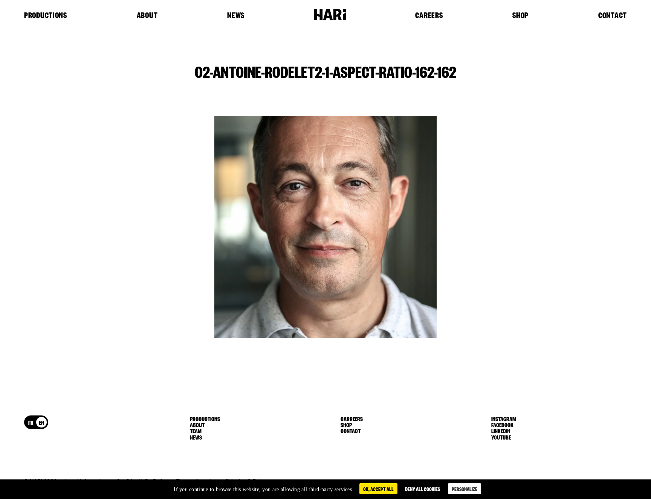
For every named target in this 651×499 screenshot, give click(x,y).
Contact (612, 15)
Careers (429, 15)
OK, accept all (378, 489)
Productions (45, 15)
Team (196, 430)
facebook (502, 424)
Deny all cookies (422, 489)
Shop (520, 15)
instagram (503, 418)
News (236, 15)
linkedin (500, 430)
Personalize (464, 489)
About (147, 15)
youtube (501, 437)
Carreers (352, 418)
